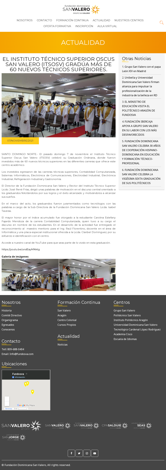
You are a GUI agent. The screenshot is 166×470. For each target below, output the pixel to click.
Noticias (63, 344)
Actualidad (101, 20)
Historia (7, 310)
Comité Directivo (12, 315)
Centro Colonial (67, 320)
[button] (30, 274)
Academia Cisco (123, 334)
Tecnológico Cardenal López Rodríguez (137, 329)
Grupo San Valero (124, 310)
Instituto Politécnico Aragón (131, 320)
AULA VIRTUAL (107, 26)
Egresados (8, 325)
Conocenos (8, 329)
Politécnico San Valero (127, 315)
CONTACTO (44, 20)
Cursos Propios (67, 325)
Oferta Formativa (57, 26)
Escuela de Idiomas (125, 339)
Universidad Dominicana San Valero (135, 325)
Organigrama (10, 320)
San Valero (64, 310)
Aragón (62, 315)
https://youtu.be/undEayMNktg (21, 249)
